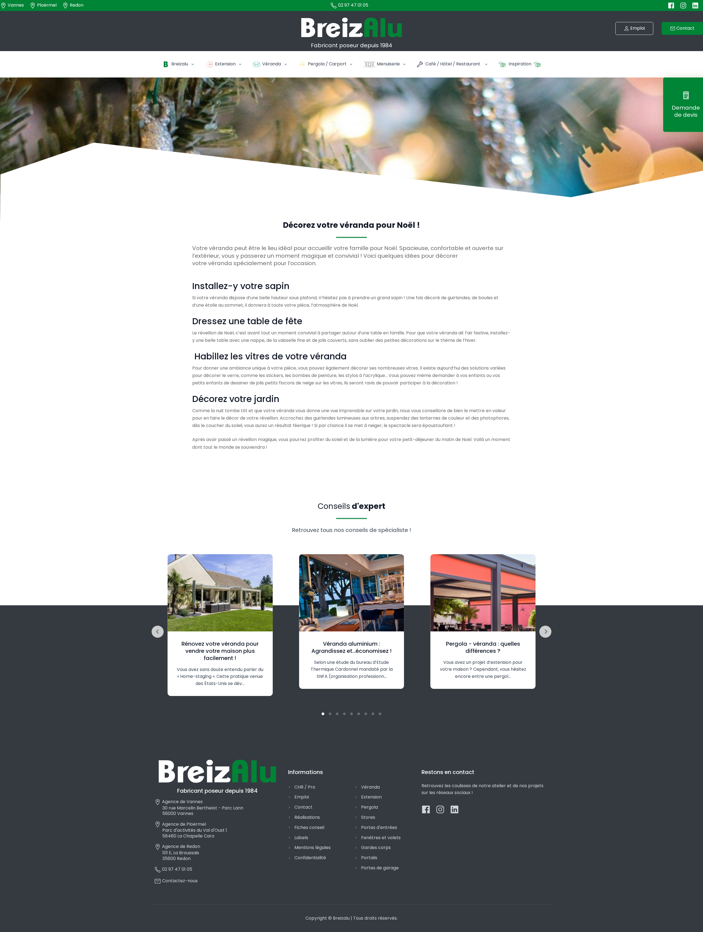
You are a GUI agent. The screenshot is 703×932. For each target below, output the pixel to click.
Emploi (301, 797)
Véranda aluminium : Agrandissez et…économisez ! (351, 647)
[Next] (545, 632)
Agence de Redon (180, 846)
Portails (369, 858)
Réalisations (307, 817)
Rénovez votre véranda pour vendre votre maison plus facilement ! (220, 651)
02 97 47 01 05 (352, 5)
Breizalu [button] (179, 64)
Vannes (15, 5)
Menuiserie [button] (388, 64)
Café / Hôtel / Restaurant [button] (452, 64)
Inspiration (520, 64)
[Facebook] (671, 5)
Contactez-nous (179, 881)
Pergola (369, 807)
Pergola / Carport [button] (327, 64)
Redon (76, 5)
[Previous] (158, 632)
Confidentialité (310, 858)
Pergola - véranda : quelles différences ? (483, 647)
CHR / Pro (304, 787)
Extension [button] (225, 64)
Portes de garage (380, 868)
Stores (368, 817)
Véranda (370, 787)
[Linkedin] (695, 5)
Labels (301, 837)
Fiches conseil (309, 827)
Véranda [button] (271, 64)
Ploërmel (46, 5)
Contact (303, 807)
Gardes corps (376, 847)
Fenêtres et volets (381, 837)
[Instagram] (683, 5)
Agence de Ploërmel (183, 824)
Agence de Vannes (182, 801)
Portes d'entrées (379, 827)
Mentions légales (312, 847)
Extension (371, 797)
